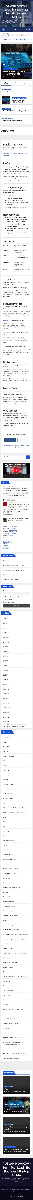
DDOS (3, 35)
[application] (16, 470)
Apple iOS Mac (7, 747)
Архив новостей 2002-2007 (11, 868)
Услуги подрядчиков (9, 1018)
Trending (26, 83)
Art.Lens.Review (13, 526)
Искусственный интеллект (10, 68)
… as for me (6, 737)
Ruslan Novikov (19, 76)
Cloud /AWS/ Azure (8, 756)
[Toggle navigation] (15, 29)
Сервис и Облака (8, 967)
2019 (4, 646)
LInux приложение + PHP (10, 789)
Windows (27, 35)
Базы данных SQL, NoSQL (10, 873)
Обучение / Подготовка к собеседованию (15, 939)
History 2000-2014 (19, 1196)
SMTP (13, 35)
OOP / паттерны (7, 793)
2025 (4, 623)
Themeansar (16, 1192)
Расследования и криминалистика (13, 957)
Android (5, 742)
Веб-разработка (7, 897)
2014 (4, 670)
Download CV (10, 440)
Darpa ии (5, 91)
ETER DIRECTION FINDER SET (11, 579)
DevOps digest (9, 599)
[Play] (5, 476)
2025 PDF (7, 548)
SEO (4, 822)
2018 (4, 651)
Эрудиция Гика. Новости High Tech (13, 1037)
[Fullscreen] (27, 476)
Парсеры (5, 943)
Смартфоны (6, 981)
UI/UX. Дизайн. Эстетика (10, 850)
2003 (4, 717)
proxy (17, 35)
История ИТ (6, 920)
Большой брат (7, 882)
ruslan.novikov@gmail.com (10, 153)
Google (8, 35)
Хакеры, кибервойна (8, 118)
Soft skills (6, 831)
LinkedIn (20, 153)
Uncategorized (6, 89)
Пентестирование (8, 948)
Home (10, 1196)
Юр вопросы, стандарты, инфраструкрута (15, 1053)
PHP (4, 803)
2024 (4, 628)
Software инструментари (10, 836)
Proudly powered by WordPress (11, 1189)
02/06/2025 (9, 1131)
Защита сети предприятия (10, 911)
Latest (6, 83)
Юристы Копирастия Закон (11, 1058)
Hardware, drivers (8, 775)
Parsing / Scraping (8, 798)
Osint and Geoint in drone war (12, 120)
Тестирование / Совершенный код (13, 1009)
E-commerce (6, 770)
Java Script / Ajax (8, 784)
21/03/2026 (8, 76)
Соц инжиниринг (8, 990)
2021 (4, 637)
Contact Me (23, 440)
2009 (4, 689)
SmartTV (5, 826)
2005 (4, 707)
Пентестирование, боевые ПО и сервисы (14, 953)
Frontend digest (9, 602)
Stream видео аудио (9, 840)
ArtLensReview (13, 530)
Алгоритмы (6, 864)
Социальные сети (8, 995)
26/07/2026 (9, 1091)
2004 (4, 712)
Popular (16, 83)
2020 (4, 642)
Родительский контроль (10, 962)
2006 (4, 703)
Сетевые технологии (9, 972)
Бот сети (5, 892)
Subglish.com (7, 332)
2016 (4, 661)
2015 (4, 665)
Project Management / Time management (14, 812)
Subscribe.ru (21, 726)
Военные (4, 37)
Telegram (6, 155)
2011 (4, 679)
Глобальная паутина (9, 906)
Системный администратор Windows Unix (15, 976)
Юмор (5, 1048)
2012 (4, 675)
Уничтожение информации (10, 1014)
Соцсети (5, 1004)
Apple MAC (6, 751)
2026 (4, 618)
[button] (26, 29)
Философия (6, 1028)
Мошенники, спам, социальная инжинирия (15, 934)
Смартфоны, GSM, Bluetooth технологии (14, 986)
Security (5, 817)
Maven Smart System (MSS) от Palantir (14, 72)
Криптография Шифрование (11, 929)
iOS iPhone (6, 779)
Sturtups (5, 845)
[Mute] (25, 476)
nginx (22, 35)
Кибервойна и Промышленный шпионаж (14, 925)
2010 (4, 684)
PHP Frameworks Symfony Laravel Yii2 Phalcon (16, 807)
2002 (4, 721)
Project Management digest (13, 597)
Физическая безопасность (10, 1023)
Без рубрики (6, 878)
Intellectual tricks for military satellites (15, 111)
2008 (4, 693)
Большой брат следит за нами (11, 887)
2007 (4, 698)
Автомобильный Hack (9, 859)
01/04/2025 (9, 1151)
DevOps (5, 765)
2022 (4, 632)
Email (4, 591)
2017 (4, 656)
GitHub (25, 153)
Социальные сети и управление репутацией (15, 1000)
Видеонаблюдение (8, 901)
